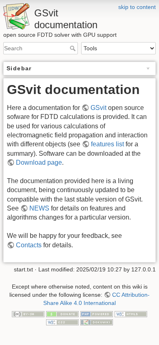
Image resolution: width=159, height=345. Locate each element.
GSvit (98, 107)
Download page (39, 162)
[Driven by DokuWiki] (96, 321)
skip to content (137, 7)
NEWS (39, 208)
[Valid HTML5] (131, 313)
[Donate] (62, 313)
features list (107, 144)
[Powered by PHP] (96, 313)
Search (73, 48)
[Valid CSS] (62, 321)
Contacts (29, 245)
